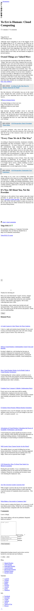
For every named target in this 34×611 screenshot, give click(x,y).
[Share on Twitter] (1, 7)
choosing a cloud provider (11, 199)
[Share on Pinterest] (1, 10)
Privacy (6, 606)
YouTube (7, 598)
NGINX (6, 585)
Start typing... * (20, 535)
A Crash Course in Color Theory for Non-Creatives (15, 326)
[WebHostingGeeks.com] (5, 549)
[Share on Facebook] (1, 5)
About (6, 602)
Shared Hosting (8, 563)
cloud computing (11, 222)
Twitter (6, 599)
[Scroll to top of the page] (2, 609)
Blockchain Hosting (10, 569)
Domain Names (8, 571)
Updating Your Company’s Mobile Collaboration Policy (17, 388)
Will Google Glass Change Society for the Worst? (15, 446)
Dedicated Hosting (9, 566)
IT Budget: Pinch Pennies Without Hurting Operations (16, 407)
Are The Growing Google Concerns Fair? (13, 484)
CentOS (6, 579)
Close (2, 313)
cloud (4, 222)
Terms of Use (8, 604)
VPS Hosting (8, 564)
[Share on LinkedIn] (1, 12)
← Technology (5, 1)
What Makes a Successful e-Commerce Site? (13, 501)
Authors (6, 601)
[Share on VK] (1, 14)
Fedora (6, 582)
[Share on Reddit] (1, 8)
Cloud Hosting (8, 568)
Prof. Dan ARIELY (6, 81)
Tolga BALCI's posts (7, 235)
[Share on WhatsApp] (1, 17)
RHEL (6, 583)
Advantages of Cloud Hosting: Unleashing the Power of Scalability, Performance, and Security (17, 428)
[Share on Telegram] (1, 16)
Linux (6, 588)
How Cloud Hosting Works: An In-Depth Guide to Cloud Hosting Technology (15, 371)
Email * (19, 538)
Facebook (7, 596)
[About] (2, 280)
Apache (6, 587)
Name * (19, 536)
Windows (7, 590)
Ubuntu (6, 580)
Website (19, 540)
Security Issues (8, 572)
